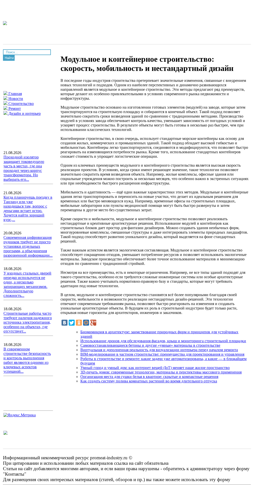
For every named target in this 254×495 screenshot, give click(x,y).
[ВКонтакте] (64, 323)
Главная (14, 94)
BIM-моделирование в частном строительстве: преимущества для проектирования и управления (162, 354)
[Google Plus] (93, 323)
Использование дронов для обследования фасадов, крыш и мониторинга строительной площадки (163, 341)
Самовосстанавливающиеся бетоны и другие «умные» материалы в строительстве (150, 345)
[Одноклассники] (79, 323)
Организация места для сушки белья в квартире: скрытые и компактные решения (149, 376)
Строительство (20, 103)
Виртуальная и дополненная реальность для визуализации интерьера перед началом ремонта (159, 350)
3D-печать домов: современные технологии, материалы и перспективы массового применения (161, 372)
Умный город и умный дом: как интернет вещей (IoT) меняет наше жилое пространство (155, 368)
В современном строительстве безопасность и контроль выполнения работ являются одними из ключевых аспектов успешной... (27, 360)
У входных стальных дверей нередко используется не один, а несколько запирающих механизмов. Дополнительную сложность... (27, 284)
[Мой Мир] (86, 323)
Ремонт (14, 108)
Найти (9, 58)
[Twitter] (72, 323)
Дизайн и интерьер (24, 113)
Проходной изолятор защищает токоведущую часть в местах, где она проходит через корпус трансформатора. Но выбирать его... (23, 168)
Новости (15, 98)
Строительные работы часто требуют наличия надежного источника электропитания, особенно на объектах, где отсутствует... (27, 322)
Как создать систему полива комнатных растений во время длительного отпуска (148, 381)
